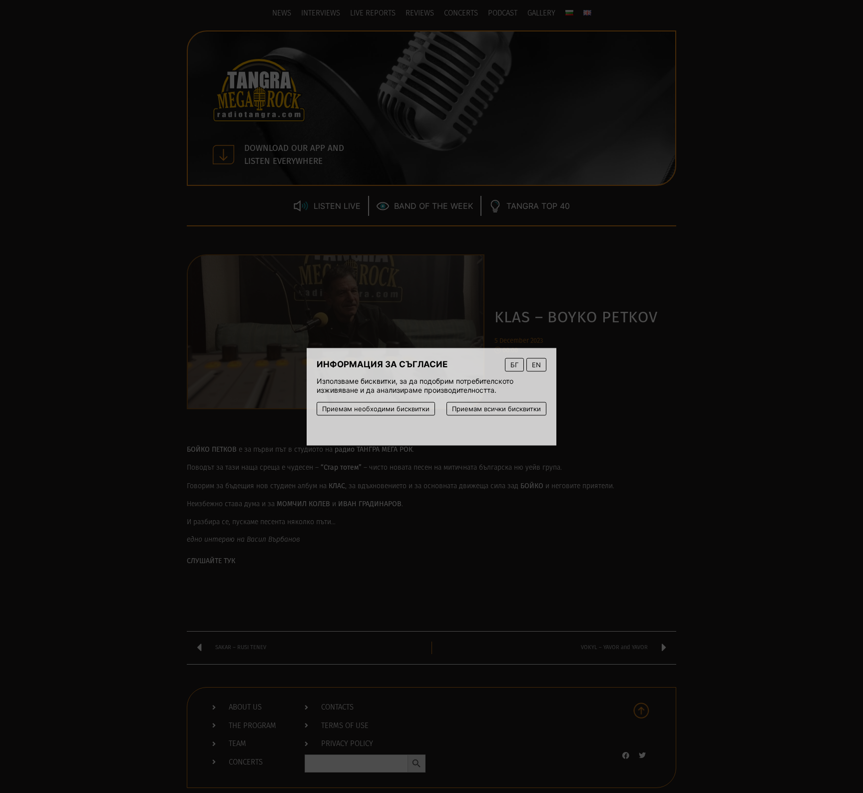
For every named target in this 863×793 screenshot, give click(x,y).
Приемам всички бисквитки (496, 408)
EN (536, 364)
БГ (514, 364)
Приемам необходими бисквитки (376, 408)
